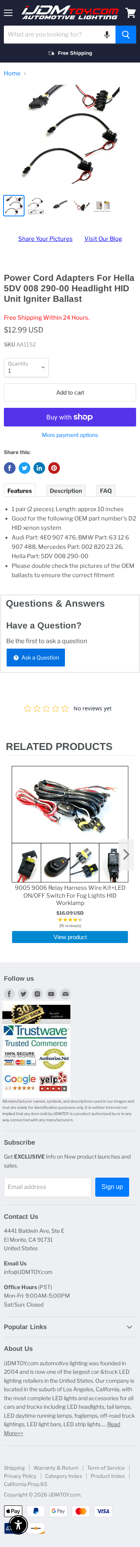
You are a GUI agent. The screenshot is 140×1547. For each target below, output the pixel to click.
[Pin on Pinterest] (54, 468)
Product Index (108, 1476)
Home (12, 73)
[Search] (126, 35)
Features (19, 490)
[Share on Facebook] (10, 468)
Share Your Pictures (45, 238)
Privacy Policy (20, 1476)
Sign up (112, 1186)
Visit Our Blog (103, 238)
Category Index (63, 1476)
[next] (126, 855)
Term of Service (106, 1468)
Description (66, 490)
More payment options (70, 435)
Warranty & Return (56, 1468)
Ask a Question (39, 657)
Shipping (14, 1468)
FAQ (106, 490)
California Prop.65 (25, 1484)
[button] (107, 35)
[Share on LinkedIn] (39, 468)
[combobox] (60, 35)
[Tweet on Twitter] (24, 468)
